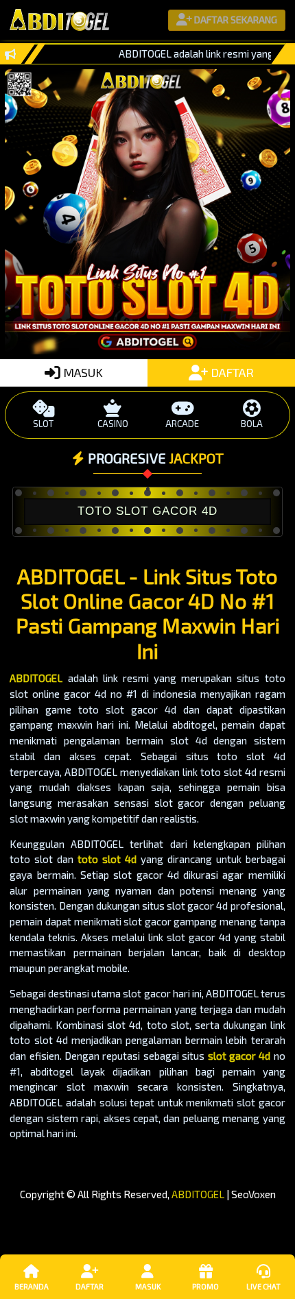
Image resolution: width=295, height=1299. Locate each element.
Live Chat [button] (263, 1286)
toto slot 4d (107, 859)
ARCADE (182, 423)
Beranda (31, 1286)
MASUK (81, 372)
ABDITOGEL (36, 678)
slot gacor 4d (239, 1055)
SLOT (43, 423)
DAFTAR (231, 372)
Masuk (148, 1286)
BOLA (252, 423)
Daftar (89, 1286)
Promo (205, 1286)
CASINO (112, 423)
